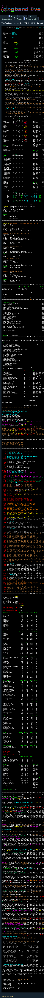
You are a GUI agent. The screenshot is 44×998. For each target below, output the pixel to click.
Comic (19, 19)
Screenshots (31, 19)
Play (13, 17)
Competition (7, 19)
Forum (32, 17)
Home (4, 17)
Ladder (22, 17)
